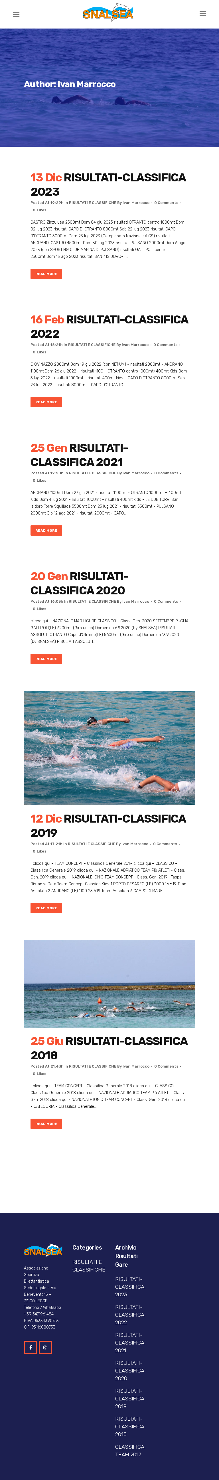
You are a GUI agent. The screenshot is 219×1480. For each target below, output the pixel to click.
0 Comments (166, 203)
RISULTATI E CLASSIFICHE (92, 203)
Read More (46, 274)
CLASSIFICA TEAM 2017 (129, 1450)
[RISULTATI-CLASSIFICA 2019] (109, 748)
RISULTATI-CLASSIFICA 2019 (129, 1399)
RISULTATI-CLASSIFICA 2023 (129, 1287)
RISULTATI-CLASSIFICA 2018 (129, 1427)
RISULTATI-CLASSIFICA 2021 (129, 1343)
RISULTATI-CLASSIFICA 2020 (129, 1371)
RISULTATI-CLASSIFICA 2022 (129, 1315)
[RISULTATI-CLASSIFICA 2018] (109, 984)
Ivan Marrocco (136, 203)
